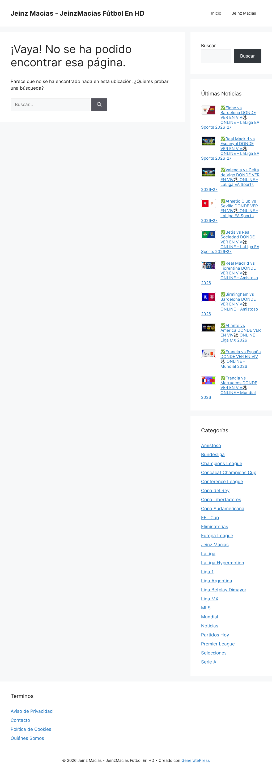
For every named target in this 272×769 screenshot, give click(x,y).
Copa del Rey (215, 490)
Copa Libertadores (221, 499)
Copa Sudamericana (222, 508)
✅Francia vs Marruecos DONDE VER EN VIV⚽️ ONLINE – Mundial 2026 (229, 387)
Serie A (208, 662)
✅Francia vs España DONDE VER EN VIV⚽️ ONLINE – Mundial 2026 (240, 359)
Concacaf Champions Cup (228, 472)
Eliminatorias (214, 526)
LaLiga (208, 553)
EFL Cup (210, 517)
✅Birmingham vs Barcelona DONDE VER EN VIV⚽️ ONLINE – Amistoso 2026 (229, 304)
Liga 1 (207, 571)
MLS (206, 607)
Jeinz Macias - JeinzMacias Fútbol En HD (77, 13)
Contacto (20, 720)
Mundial (209, 616)
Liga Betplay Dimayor (223, 589)
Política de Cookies (31, 729)
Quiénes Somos (27, 738)
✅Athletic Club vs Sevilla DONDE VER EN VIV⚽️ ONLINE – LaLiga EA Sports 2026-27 (229, 211)
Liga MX (209, 598)
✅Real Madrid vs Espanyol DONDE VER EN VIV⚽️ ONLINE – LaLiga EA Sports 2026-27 (230, 148)
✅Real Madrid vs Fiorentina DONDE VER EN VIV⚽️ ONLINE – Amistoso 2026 (229, 273)
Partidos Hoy (215, 634)
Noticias (209, 625)
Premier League (218, 643)
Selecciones (214, 653)
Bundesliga (213, 454)
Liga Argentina (216, 580)
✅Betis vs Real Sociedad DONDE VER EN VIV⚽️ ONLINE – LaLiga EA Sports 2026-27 (230, 242)
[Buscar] (99, 104)
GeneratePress (195, 760)
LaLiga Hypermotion (222, 562)
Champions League (221, 463)
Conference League (222, 481)
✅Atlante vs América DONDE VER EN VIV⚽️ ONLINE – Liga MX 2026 (240, 333)
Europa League (217, 535)
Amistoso (211, 445)
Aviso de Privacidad (32, 711)
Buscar (208, 45)
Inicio (216, 13)
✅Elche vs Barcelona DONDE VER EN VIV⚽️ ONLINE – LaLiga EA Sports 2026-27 (230, 117)
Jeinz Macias (244, 13)
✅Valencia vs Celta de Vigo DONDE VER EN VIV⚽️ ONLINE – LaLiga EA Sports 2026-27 (230, 179)
